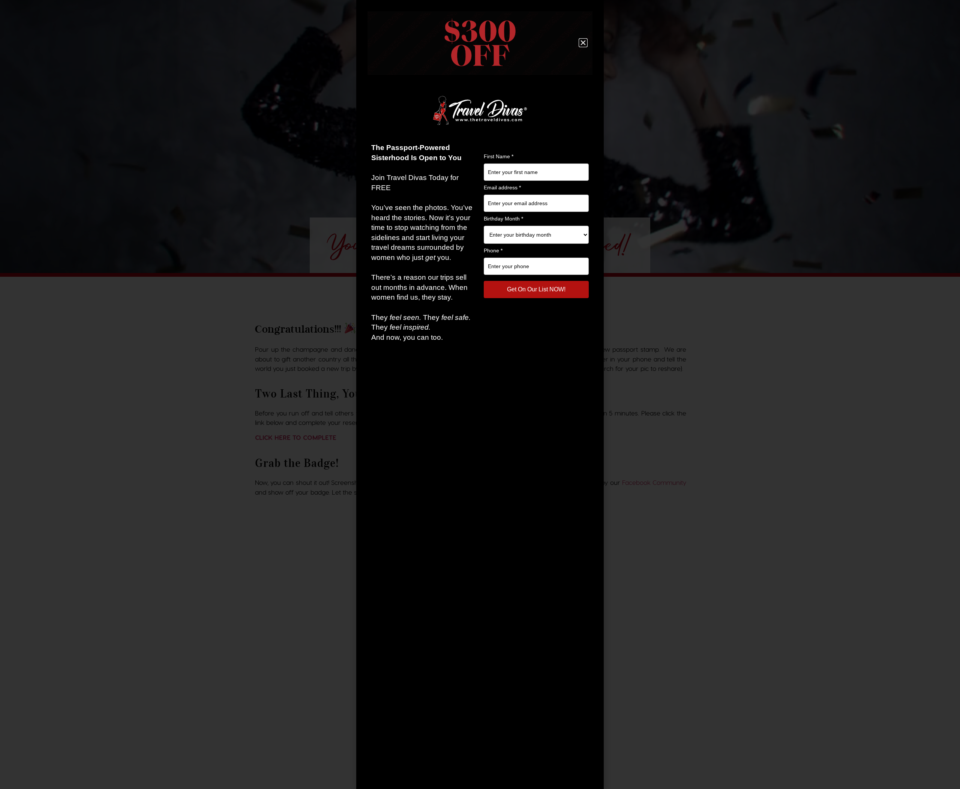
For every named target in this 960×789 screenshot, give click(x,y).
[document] (480, 394)
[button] (583, 42)
